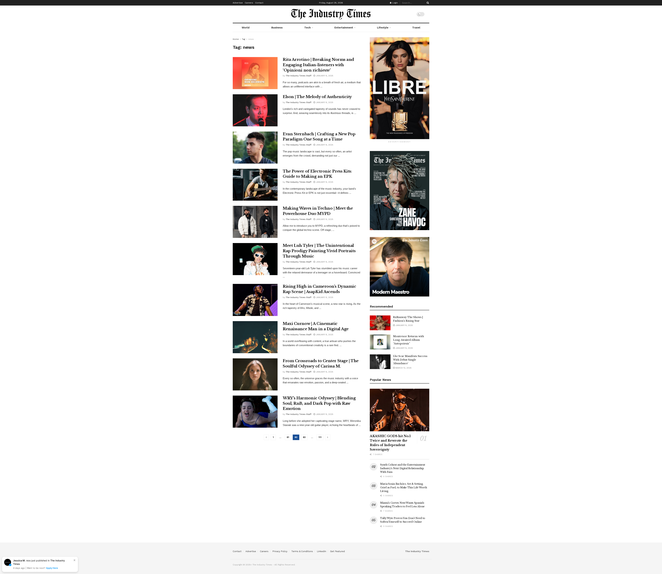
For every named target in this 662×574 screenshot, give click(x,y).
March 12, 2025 (403, 368)
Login (395, 3)
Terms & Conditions (302, 551)
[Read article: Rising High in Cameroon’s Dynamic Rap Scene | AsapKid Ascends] (255, 300)
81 (288, 437)
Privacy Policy (279, 551)
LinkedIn (321, 551)
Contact (259, 3)
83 (304, 437)
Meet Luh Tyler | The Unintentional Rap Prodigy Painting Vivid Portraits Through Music (319, 251)
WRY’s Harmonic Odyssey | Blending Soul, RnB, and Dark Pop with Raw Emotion (319, 403)
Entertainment (343, 27)
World (245, 27)
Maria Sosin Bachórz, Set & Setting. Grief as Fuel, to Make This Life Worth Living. (403, 487)
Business (277, 27)
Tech (307, 27)
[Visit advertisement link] (399, 88)
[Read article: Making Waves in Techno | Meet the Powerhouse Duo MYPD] (255, 222)
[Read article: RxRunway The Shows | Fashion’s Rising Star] (380, 322)
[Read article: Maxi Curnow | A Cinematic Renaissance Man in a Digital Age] (255, 337)
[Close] (74, 560)
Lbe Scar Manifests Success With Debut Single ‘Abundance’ (410, 360)
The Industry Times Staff (298, 75)
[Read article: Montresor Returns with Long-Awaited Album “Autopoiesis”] (380, 342)
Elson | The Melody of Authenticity (317, 96)
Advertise (238, 3)
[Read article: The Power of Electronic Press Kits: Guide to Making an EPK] (255, 185)
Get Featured (337, 551)
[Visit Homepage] (331, 14)
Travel (416, 27)
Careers (249, 3)
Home (236, 39)
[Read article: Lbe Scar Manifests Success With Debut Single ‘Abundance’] (380, 361)
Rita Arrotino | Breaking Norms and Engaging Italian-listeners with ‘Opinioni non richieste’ (318, 65)
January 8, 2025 (324, 75)
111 (320, 437)
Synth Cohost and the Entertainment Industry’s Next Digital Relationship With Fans (402, 468)
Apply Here (52, 568)
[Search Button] (427, 3)
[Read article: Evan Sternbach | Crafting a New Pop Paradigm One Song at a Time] (255, 148)
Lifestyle (382, 27)
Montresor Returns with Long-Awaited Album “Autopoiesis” (408, 340)
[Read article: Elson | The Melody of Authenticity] (255, 110)
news (251, 39)
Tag (243, 39)
